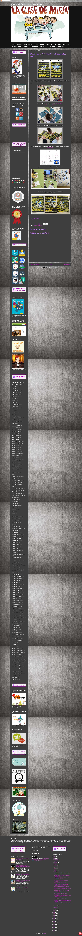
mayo (55, 870)
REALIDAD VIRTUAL (16, 636)
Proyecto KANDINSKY (16, 575)
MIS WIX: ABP (58, 44)
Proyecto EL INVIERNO (16, 550)
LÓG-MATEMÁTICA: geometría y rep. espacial (19, 491)
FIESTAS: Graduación (16, 455)
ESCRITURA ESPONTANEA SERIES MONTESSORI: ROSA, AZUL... (60, 899)
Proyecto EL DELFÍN (16, 546)
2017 (54, 921)
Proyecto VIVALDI (15, 627)
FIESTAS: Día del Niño (16, 449)
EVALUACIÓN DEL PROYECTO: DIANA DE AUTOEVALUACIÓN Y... (62, 878)
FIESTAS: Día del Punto (16, 453)
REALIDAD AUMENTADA (17, 47)
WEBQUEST (14, 678)
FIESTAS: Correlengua (16, 439)
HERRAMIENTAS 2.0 (16, 469)
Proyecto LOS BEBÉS (16, 586)
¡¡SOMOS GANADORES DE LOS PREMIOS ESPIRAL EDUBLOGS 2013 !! (23, 866)
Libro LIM (14, 486)
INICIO (13, 44)
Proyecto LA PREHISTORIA (17, 577)
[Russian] (13, 182)
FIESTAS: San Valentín (16, 465)
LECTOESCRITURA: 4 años (17, 482)
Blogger (44, 933)
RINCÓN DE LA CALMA (16, 640)
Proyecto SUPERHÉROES (16, 624)
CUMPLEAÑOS (15, 412)
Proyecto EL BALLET (16, 540)
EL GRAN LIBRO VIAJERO (17, 418)
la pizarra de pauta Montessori (50, 104)
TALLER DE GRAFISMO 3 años (18, 656)
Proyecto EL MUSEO (16, 557)
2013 (54, 927)
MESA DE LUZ (66, 44)
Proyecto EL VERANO (16, 567)
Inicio (51, 264)
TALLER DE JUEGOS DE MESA (18, 662)
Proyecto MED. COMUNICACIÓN (18, 614)
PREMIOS (42, 44)
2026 (54, 856)
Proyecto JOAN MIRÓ (16, 573)
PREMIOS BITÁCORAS (16, 527)
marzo (55, 905)
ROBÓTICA (26, 47)
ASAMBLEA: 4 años (16, 394)
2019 (54, 918)
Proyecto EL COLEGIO (16, 542)
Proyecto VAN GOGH (16, 626)
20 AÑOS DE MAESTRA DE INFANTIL (22, 874)
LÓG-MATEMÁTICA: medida (17, 493)
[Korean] (20, 182)
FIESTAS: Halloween (16, 457)
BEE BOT (14, 400)
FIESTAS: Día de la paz (16, 443)
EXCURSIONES (15, 433)
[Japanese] (17, 182)
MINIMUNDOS (14, 507)
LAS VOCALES (15, 478)
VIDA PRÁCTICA (15, 676)
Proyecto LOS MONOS (16, 602)
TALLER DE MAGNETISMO (17, 664)
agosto (55, 865)
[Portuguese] (15, 182)
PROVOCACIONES (15, 530)
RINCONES (14, 642)
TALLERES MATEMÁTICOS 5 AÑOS (19, 669)
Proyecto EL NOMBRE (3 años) (18, 559)
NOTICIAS (14, 513)
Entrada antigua (66, 264)
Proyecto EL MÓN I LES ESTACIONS (19, 554)
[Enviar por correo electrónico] (43, 224)
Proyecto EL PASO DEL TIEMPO (18, 565)
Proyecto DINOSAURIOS (16, 538)
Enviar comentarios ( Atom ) (52, 267)
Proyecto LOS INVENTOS (16, 600)
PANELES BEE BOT (34, 47)
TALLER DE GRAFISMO (16, 654)
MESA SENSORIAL (43, 47)
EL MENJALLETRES (16, 420)
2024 (54, 910)
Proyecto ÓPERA (15, 620)
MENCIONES (14, 501)
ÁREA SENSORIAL (15, 390)
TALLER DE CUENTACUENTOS (18, 650)
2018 (54, 919)
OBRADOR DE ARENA (16, 515)
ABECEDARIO (14, 386)
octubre (55, 862)
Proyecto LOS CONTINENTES (17, 596)
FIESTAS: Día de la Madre (17, 441)
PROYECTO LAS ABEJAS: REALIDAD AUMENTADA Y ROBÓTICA (61, 885)
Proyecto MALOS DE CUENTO (17, 612)
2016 (54, 922)
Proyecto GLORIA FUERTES (17, 569)
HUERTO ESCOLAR (15, 471)
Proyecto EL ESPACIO (16, 548)
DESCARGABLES (61, 47)
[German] (17, 180)
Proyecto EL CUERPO (16, 544)
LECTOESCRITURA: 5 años (17, 484)
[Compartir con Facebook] (47, 224)
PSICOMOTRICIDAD (15, 632)
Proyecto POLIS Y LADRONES (17, 622)
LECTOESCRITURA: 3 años (17, 480)
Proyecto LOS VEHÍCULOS (17, 608)
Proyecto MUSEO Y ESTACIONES (18, 618)
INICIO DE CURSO (15, 473)
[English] (13, 180)
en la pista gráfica (58, 103)
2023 (54, 912)
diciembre (56, 859)
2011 (54, 930)
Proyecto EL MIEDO (15, 552)
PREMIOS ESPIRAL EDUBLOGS (18, 528)
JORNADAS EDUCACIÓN (16, 476)
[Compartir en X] (46, 224)
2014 (54, 925)
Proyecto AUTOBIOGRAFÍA (17, 534)
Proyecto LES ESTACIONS (17, 584)
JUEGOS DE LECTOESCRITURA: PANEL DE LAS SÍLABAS (22, 888)
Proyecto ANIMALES (16, 532)
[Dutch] (24, 180)
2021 (54, 915)
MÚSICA (13, 511)
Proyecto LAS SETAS (16, 582)
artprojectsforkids (50, 147)
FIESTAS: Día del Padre (16, 451)
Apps (13, 388)
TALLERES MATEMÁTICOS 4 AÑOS (19, 666)
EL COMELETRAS (15, 416)
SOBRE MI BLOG (15, 646)
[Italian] (22, 180)
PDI (13, 525)
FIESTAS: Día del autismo (17, 445)
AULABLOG (14, 398)
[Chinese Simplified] (24, 182)
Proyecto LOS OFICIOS (16, 604)
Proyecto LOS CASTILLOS (17, 594)
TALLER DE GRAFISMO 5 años (18, 660)
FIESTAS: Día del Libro (16, 447)
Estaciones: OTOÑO (15, 427)
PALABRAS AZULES (16, 521)
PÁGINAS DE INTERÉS (16, 519)
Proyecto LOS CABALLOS (17, 590)
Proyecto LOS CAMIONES (17, 592)
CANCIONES (19, 44)
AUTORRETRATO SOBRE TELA (60, 882)
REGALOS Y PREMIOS (16, 638)
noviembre (56, 861)
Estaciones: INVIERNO (16, 426)
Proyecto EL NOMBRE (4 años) (18, 561)
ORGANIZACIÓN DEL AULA (17, 517)
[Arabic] (22, 182)
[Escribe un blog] (44, 224)
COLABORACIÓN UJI (16, 408)
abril (55, 871)
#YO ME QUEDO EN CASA (17, 384)
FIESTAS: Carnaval (15, 437)
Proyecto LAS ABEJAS (38, 225)
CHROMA (14, 402)
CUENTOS (36, 44)
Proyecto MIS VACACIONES (17, 616)
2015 (54, 924)
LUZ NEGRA (14, 497)
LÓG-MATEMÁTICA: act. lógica (17, 488)
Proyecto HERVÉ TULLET (16, 571)
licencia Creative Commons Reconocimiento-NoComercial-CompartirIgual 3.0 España (40, 859)
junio (55, 868)
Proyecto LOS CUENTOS (16, 598)
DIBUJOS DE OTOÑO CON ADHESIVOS (61, 886)
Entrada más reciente (34, 264)
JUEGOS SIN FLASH (28, 44)
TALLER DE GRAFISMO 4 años (18, 658)
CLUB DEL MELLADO (16, 404)
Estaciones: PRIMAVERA (16, 429)
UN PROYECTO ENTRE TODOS (18, 674)
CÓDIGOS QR (14, 406)
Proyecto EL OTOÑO (16, 563)
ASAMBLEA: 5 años (16, 396)
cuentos (13, 410)
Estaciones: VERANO (16, 431)
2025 (54, 858)
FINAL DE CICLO (15, 467)
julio (55, 867)
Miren (36, 223)
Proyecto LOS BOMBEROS (17, 588)
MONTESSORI (52, 47)
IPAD (13, 475)
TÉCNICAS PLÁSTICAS (16, 672)
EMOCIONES (14, 424)
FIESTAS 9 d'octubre (16, 435)
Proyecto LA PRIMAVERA (16, 579)
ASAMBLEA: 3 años (16, 392)
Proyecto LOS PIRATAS (16, 606)
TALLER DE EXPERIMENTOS (17, 652)
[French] (15, 180)
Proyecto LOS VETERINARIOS (17, 610)
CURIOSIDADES (15, 414)
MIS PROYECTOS (50, 44)
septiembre (56, 864)
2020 (54, 916)
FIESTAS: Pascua (15, 463)
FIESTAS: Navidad (15, 461)
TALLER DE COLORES (16, 648)
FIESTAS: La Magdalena (16, 459)
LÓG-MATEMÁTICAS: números (18, 495)
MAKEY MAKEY (15, 499)
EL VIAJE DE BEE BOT (16, 422)
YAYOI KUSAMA (15, 680)
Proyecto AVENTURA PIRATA (17, 536)
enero (55, 908)
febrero (55, 907)
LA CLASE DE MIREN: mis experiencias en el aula (26, 4)
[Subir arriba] (80, 934)
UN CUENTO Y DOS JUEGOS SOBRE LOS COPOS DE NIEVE (23, 881)
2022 (54, 913)
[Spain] (20, 180)
